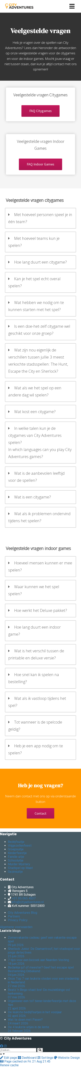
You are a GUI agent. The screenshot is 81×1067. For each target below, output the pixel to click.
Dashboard (29, 1058)
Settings (47, 1058)
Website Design (68, 1058)
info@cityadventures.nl (28, 902)
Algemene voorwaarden (16, 927)
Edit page (10, 1058)
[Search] (40, 1050)
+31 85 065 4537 (24, 898)
